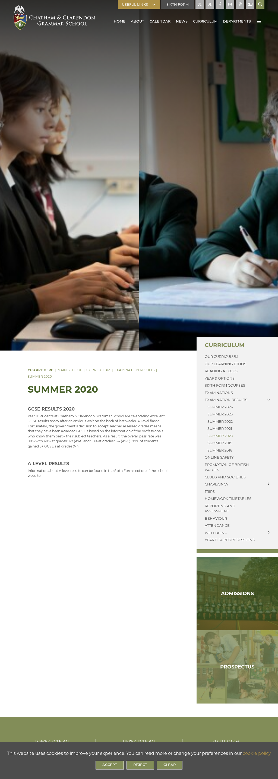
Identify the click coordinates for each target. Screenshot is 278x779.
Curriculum (98, 370)
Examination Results (134, 370)
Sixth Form (177, 4)
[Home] (54, 16)
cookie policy (257, 753)
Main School (70, 370)
